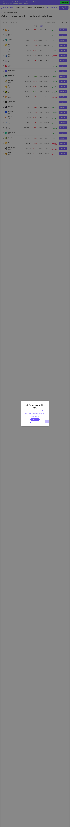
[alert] (35, 413)
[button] (35, 422)
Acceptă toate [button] (35, 419)
